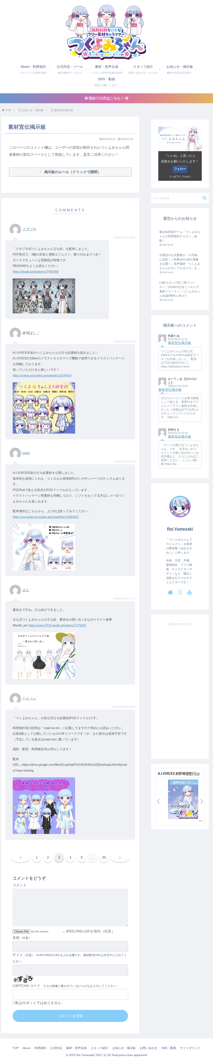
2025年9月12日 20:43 (124, 341)
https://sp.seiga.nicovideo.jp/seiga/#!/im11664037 (46, 517)
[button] (204, 198)
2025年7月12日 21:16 (124, 598)
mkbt (26, 453)
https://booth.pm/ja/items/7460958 (35, 271)
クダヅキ (29, 229)
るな (25, 590)
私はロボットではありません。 (40, 1003)
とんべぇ (29, 698)
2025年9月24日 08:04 (124, 237)
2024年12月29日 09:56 (123, 707)
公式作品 (56, 1048)
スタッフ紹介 (99, 1048)
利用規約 (40, 1048)
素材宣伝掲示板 (179, 343)
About (26, 1048)
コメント (19, 885)
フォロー (180, 168)
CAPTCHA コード (26, 986)
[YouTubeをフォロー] (189, 592)
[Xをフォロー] (180, 592)
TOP (15, 1048)
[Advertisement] (180, 689)
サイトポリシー (190, 1048)
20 (104, 857)
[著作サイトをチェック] (170, 592)
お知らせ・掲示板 (124, 1048)
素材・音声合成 (76, 1048)
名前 (16, 938)
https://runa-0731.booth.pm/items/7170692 (57, 625)
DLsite (193, 774)
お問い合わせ (148, 1048)
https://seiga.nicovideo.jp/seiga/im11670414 (42, 375)
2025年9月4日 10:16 (125, 461)
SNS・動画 (168, 1048)
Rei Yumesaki (180, 529)
